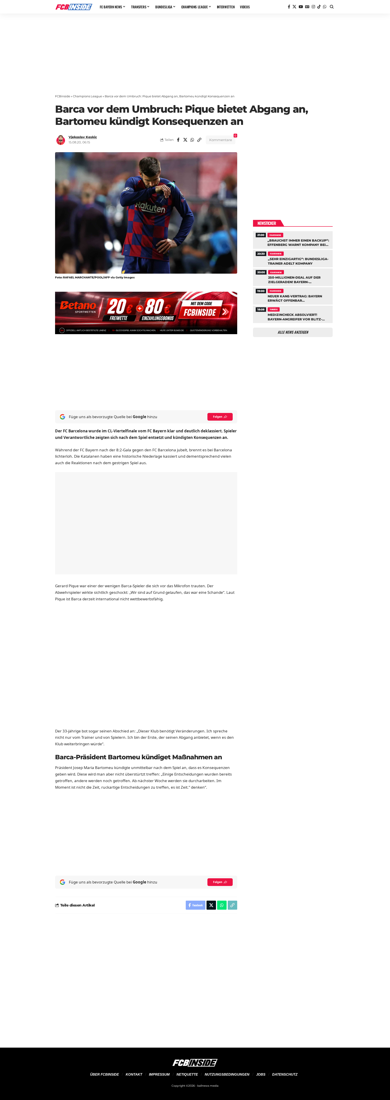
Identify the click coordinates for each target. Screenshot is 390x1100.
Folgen (217, 417)
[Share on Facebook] (178, 139)
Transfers (273, 309)
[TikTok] (319, 7)
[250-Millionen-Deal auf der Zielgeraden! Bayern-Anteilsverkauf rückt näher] (293, 276)
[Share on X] (185, 139)
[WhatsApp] (324, 7)
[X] (294, 7)
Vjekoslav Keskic (83, 137)
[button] (332, 7)
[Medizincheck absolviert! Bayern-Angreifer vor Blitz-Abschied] (293, 314)
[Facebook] (289, 7)
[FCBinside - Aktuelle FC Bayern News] (74, 6)
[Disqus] (146, 977)
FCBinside (62, 96)
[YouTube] (300, 7)
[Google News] (307, 7)
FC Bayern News (275, 235)
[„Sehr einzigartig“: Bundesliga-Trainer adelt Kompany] (293, 258)
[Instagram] (313, 7)
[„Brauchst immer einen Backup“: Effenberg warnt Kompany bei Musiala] (293, 239)
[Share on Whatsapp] (192, 139)
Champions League (87, 96)
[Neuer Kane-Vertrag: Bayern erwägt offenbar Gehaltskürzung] (293, 295)
